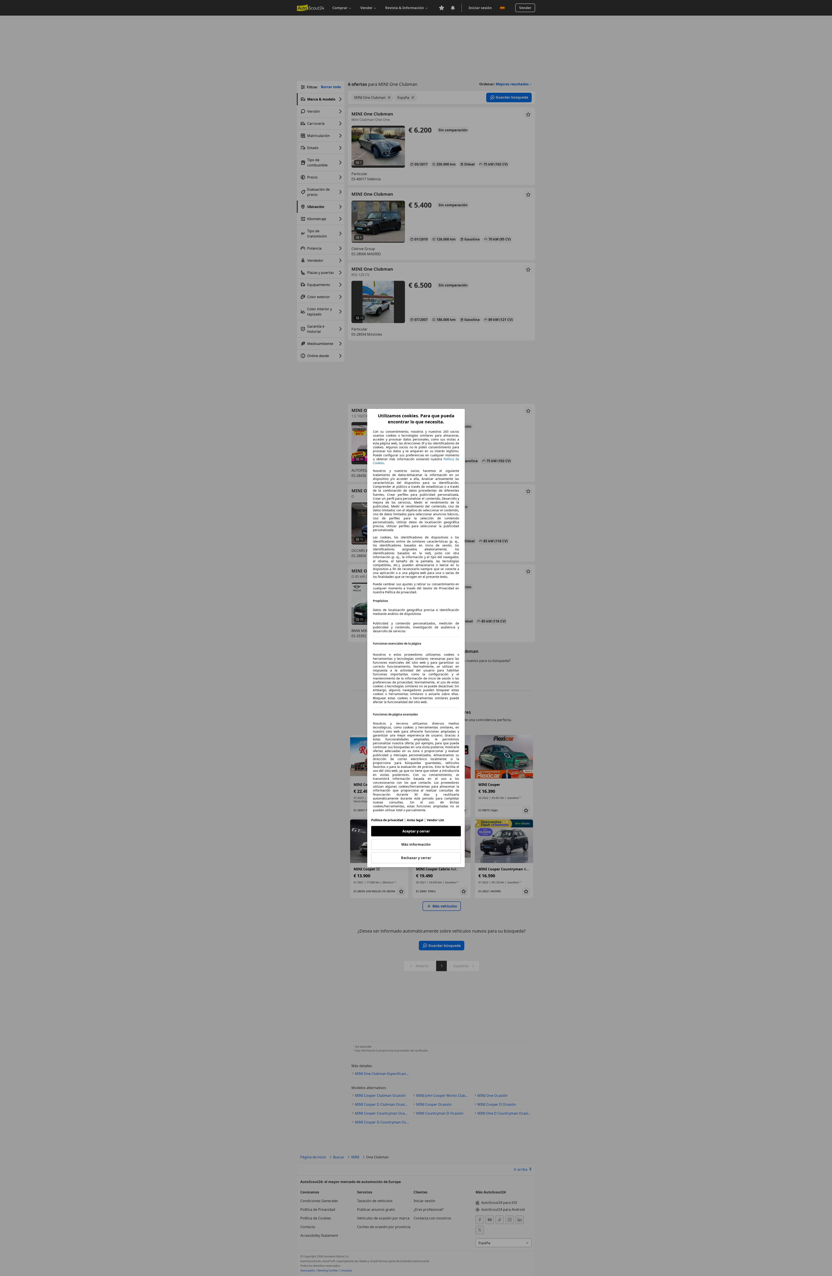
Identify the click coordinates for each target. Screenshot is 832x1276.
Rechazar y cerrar (416, 857)
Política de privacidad (387, 820)
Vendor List (435, 820)
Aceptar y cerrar (416, 831)
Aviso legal (415, 820)
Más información (416, 844)
